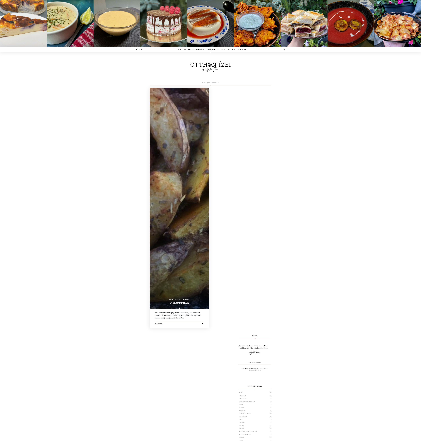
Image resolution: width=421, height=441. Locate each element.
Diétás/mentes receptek (216, 49)
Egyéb (240, 404)
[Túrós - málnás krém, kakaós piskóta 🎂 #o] (163, 23)
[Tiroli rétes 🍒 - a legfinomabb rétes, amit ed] (304, 23)
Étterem (241, 407)
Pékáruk (241, 437)
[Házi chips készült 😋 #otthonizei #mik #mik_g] (397, 23)
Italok (240, 419)
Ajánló (230, 49)
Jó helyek (241, 49)
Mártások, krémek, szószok (247, 431)
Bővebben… (264, 348)
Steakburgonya (179, 302)
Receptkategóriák (195, 49)
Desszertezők (243, 398)
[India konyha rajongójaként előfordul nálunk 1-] (257, 23)
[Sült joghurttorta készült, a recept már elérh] (23, 23)
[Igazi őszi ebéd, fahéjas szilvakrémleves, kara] (350, 23)
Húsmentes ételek (176, 299)
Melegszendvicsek (244, 434)
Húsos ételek (242, 416)
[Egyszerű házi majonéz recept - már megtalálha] (117, 23)
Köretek (186, 299)
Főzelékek (241, 410)
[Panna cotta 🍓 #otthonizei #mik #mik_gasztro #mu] (210, 23)
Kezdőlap (182, 49)
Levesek (241, 428)
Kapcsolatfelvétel (255, 371)
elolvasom (159, 324)
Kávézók (241, 422)
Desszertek (242, 395)
